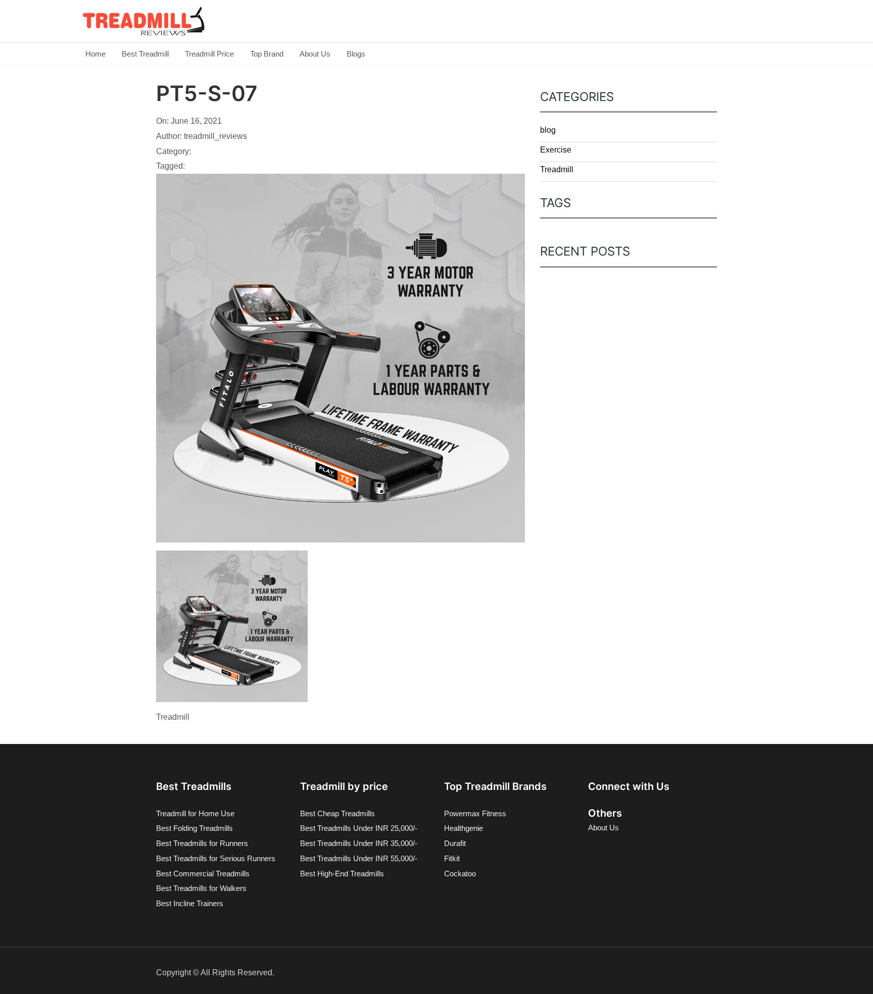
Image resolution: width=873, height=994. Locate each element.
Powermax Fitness (475, 813)
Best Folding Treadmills (194, 828)
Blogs (356, 53)
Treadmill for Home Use (195, 813)
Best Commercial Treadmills (203, 873)
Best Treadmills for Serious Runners (215, 858)
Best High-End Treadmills (342, 873)
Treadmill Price (209, 53)
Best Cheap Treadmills (337, 813)
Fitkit (452, 858)
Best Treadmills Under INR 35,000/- (358, 843)
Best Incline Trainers (189, 903)
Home (95, 53)
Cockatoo (460, 873)
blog (548, 130)
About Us (315, 53)
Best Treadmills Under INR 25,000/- (358, 828)
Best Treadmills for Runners (202, 843)
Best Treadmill (145, 53)
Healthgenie (463, 828)
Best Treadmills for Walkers (201, 888)
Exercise (555, 149)
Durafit (455, 843)
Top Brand (266, 53)
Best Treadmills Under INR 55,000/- (358, 858)
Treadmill (556, 169)
